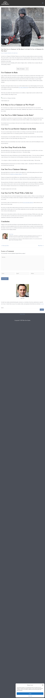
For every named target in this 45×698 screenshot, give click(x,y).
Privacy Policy (22, 314)
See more (42, 303)
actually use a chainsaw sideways (16, 174)
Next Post (41, 245)
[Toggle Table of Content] (26, 69)
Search (2, 307)
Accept (30, 693)
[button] (42, 685)
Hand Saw (10, 53)
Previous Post (5, 245)
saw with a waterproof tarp (23, 87)
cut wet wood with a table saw (28, 202)
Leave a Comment (4, 53)
